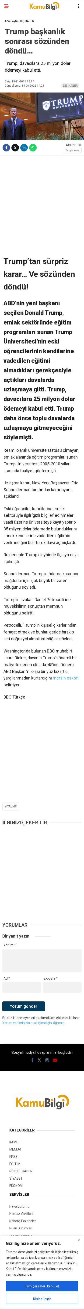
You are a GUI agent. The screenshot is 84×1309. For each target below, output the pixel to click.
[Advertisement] (42, 202)
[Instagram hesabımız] (47, 1060)
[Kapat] (79, 1240)
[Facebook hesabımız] (32, 1060)
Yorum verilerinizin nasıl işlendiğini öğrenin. (33, 1023)
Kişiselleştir (42, 1299)
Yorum (10, 945)
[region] (42, 1272)
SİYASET (16, 1178)
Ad (7, 978)
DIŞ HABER (70, 85)
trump (12, 806)
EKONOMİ (16, 1186)
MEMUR (15, 1149)
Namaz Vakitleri (21, 1214)
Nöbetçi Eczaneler (22, 1221)
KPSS (13, 1156)
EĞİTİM (14, 1164)
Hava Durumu (19, 1206)
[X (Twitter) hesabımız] (39, 1060)
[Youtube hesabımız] (55, 1060)
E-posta (51, 978)
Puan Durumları (20, 1228)
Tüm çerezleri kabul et (42, 1286)
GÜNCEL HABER (20, 1171)
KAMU (13, 1142)
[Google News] (72, 150)
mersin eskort (66, 678)
